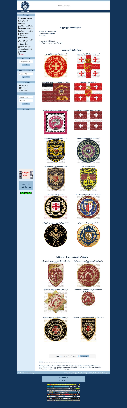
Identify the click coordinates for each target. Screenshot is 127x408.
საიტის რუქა (99, 373)
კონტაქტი (74, 373)
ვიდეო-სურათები (25, 46)
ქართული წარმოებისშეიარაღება (26, 41)
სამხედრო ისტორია (26, 18)
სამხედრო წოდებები (26, 31)
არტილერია (24, 37)
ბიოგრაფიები (24, 21)
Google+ (106, 373)
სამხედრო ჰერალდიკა (27, 28)
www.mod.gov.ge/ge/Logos (61, 365)
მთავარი (68, 373)
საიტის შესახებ (83, 373)
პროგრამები (24, 44)
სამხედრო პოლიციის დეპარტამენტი (52, 43)
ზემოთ (41, 361)
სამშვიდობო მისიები (26, 26)
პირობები (91, 373)
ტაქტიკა (22, 23)
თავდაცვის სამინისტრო (48, 41)
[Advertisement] (26, 139)
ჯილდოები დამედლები (24, 34)
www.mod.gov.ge (48, 365)
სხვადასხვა (23, 51)
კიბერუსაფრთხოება (26, 49)
